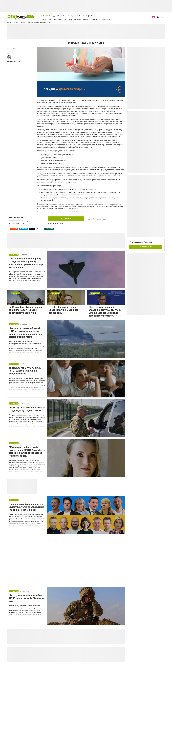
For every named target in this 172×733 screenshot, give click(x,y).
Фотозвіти (86, 19)
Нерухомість (58, 19)
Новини (47, 15)
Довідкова (77, 19)
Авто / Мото (96, 19)
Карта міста (68, 19)
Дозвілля (76, 15)
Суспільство (10, 50)
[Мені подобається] (8, 53)
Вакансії (43, 19)
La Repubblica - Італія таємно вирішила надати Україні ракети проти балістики (25, 310)
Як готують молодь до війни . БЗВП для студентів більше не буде (26, 598)
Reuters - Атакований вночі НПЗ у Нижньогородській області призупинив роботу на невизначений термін (26, 332)
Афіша (89, 15)
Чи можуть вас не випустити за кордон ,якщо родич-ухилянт (27, 409)
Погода (50, 19)
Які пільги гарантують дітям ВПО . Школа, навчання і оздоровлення (25, 371)
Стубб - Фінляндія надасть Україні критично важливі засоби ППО (64, 310)
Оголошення (106, 19)
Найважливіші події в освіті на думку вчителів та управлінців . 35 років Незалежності (27, 507)
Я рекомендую (66, 218)
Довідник (61, 15)
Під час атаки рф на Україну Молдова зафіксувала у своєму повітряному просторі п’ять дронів (26, 263)
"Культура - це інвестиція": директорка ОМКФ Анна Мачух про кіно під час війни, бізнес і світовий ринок (27, 451)
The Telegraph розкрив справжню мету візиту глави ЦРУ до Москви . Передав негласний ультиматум (104, 311)
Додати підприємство (145, 246)
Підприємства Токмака (141, 242)
